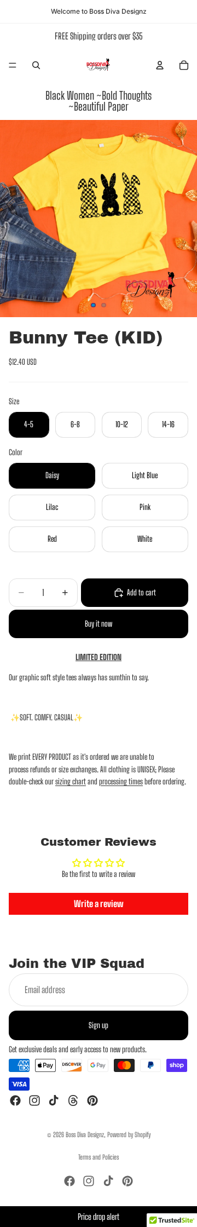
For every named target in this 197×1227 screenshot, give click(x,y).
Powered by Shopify (128, 1135)
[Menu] (12, 65)
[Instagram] (34, 1100)
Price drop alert (98, 1217)
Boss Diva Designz (85, 1135)
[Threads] (73, 1100)
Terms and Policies (98, 1157)
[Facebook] (15, 1100)
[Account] (160, 65)
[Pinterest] (92, 1100)
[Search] (36, 65)
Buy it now (98, 623)
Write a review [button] (99, 903)
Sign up (98, 1024)
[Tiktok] (53, 1100)
